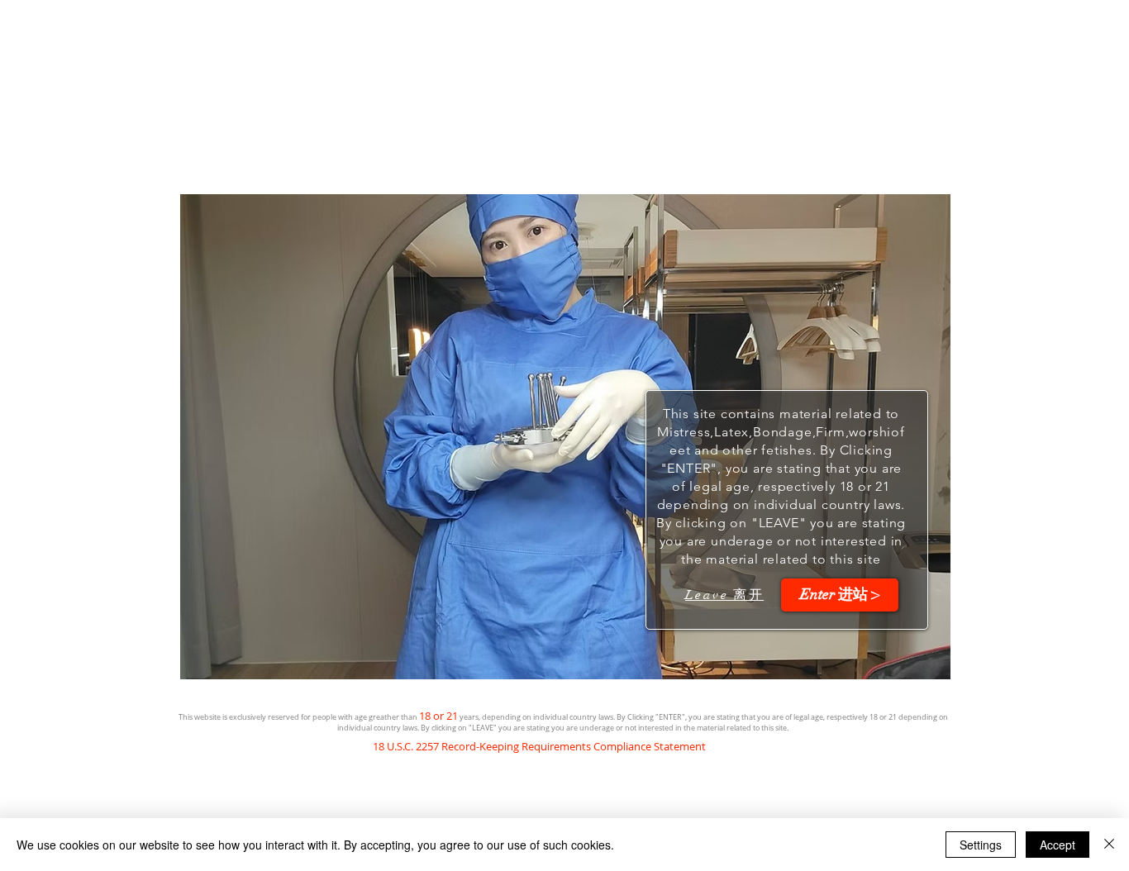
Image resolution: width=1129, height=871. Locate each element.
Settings (981, 844)
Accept (1057, 844)
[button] (839, 595)
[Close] (1109, 844)
